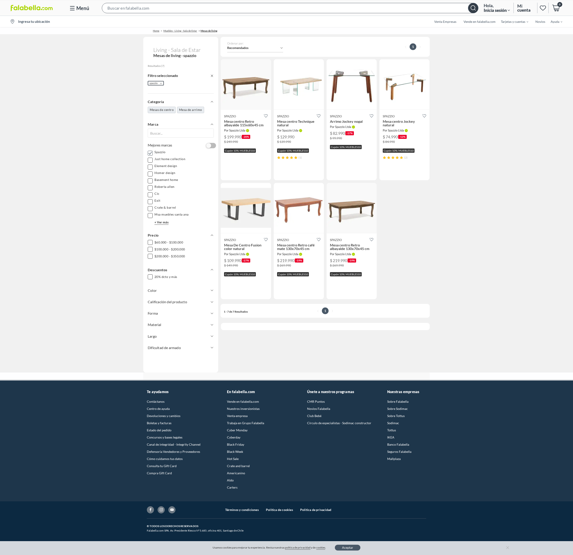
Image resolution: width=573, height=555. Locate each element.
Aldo (230, 480)
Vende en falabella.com (243, 401)
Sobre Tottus (396, 416)
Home (156, 30)
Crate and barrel (238, 466)
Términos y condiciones (242, 510)
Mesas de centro (162, 109)
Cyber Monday (237, 430)
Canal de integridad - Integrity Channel (174, 444)
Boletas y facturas (159, 423)
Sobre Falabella (397, 401)
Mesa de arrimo (190, 109)
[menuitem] (512, 21)
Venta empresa (237, 416)
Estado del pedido (159, 430)
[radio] (278, 157)
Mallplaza (394, 459)
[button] (290, 8)
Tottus (391, 430)
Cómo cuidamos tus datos (165, 459)
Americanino (236, 473)
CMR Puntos (316, 401)
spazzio (154, 83)
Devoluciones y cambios (163, 416)
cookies (320, 547)
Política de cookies (279, 510)
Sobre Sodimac (397, 409)
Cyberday (233, 437)
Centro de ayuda (158, 409)
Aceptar (347, 547)
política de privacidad (297, 547)
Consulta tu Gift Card (162, 466)
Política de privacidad (315, 510)
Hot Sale (233, 459)
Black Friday (235, 444)
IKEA (390, 437)
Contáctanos (156, 401)
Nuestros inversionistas (243, 409)
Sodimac (393, 423)
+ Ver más (161, 222)
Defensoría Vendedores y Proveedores (173, 451)
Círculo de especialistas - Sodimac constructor (339, 423)
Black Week (235, 451)
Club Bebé (314, 416)
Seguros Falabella (399, 451)
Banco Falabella (398, 444)
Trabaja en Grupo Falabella (245, 423)
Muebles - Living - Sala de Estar (180, 30)
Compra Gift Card (159, 473)
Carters (232, 487)
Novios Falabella (318, 409)
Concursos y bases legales (164, 437)
